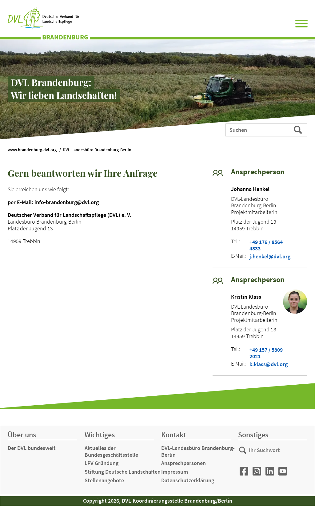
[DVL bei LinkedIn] (269, 471)
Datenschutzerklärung (187, 480)
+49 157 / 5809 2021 (266, 353)
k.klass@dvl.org (268, 364)
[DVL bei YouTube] (282, 471)
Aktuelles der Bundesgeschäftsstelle (111, 451)
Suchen (298, 129)
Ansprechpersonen (183, 463)
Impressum (174, 471)
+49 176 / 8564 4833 (266, 245)
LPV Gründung (101, 463)
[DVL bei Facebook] (244, 471)
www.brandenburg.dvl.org (32, 149)
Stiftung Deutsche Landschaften (123, 471)
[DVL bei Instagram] (257, 471)
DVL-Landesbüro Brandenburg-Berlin (97, 149)
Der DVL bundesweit (32, 447)
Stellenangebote (104, 480)
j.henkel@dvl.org (269, 256)
